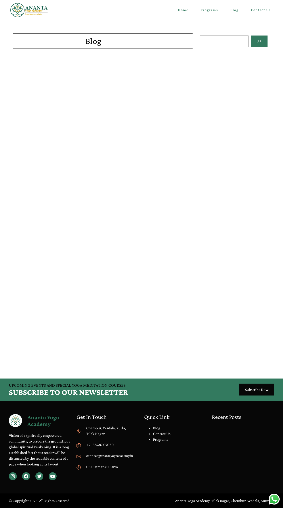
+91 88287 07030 (100, 444)
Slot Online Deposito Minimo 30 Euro (230, 92)
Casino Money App (28, 162)
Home (183, 10)
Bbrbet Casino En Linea (31, 101)
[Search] (259, 41)
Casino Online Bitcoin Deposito (225, 115)
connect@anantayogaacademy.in (109, 455)
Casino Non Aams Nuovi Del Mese (227, 69)
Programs (160, 439)
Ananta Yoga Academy (43, 420)
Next (189, 357)
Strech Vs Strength (222, 169)
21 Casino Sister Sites (29, 279)
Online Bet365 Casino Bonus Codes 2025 (45, 346)
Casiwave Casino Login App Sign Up (41, 168)
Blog (212, 164)
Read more (226, 83)
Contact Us (161, 433)
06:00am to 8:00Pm (102, 467)
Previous (20, 357)
